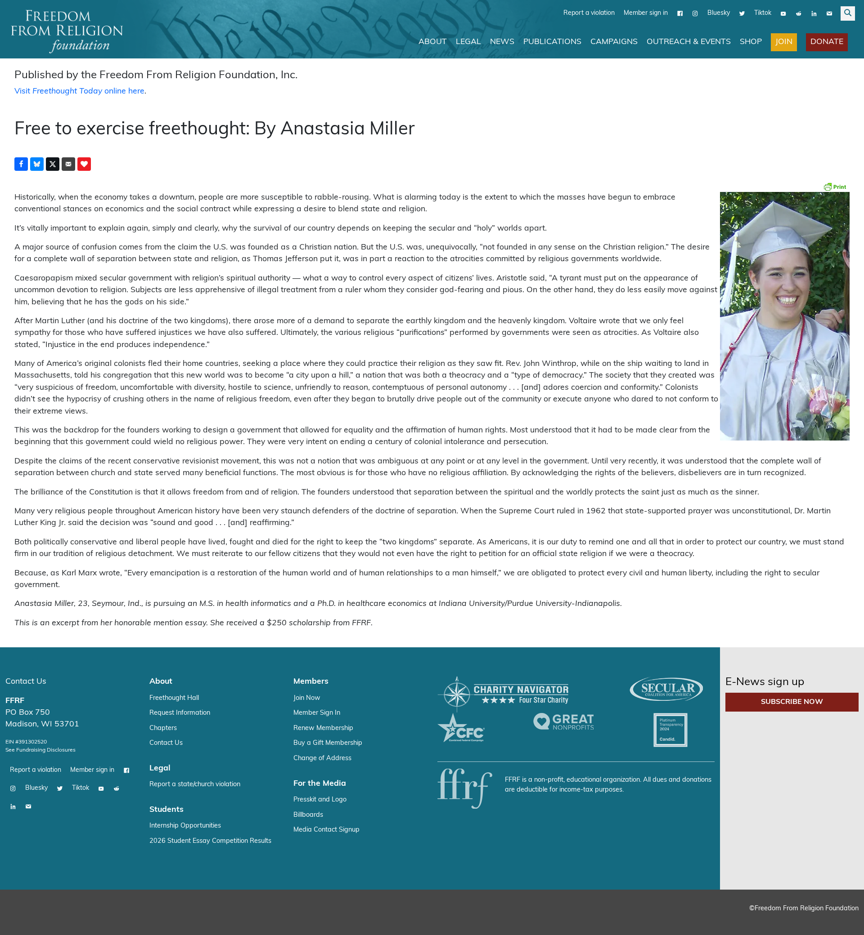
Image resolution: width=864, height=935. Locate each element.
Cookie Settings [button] (790, 919)
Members (310, 681)
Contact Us (25, 681)
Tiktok (762, 12)
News (502, 41)
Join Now (306, 698)
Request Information (179, 712)
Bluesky (718, 12)
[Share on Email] (68, 163)
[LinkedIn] (814, 13)
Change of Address (322, 758)
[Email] (829, 13)
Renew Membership (323, 728)
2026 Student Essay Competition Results (210, 840)
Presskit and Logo (319, 799)
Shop (751, 41)
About (432, 41)
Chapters (163, 728)
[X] (742, 13)
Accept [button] (838, 919)
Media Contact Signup (326, 829)
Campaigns (614, 41)
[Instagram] (695, 13)
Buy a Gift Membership (327, 742)
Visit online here (79, 91)
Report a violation (589, 12)
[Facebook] (680, 13)
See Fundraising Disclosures (40, 749)
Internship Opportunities (185, 825)
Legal (468, 41)
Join (783, 41)
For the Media (319, 783)
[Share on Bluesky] (37, 163)
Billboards (308, 814)
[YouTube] (783, 13)
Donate (826, 41)
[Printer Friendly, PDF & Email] (835, 186)
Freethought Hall (174, 698)
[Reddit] (798, 13)
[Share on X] (52, 163)
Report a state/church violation (194, 784)
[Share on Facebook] (21, 163)
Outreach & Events (689, 41)
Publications (552, 41)
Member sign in (646, 12)
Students (166, 809)
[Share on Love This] (84, 163)
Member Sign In (316, 712)
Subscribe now (792, 701)
